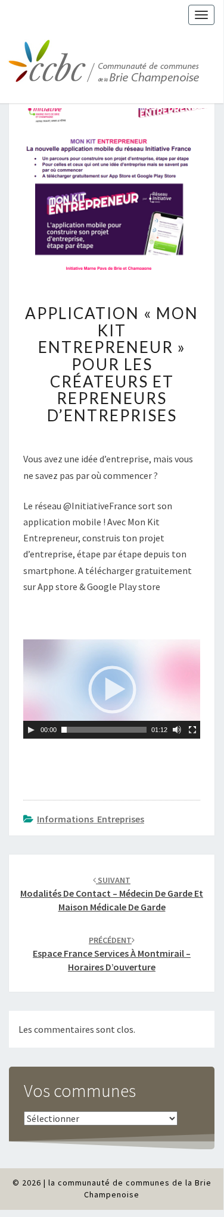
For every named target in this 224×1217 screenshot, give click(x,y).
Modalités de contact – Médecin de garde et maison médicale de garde (111, 894)
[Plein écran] (192, 729)
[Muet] (177, 729)
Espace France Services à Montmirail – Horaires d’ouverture (112, 954)
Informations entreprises (90, 819)
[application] (111, 689)
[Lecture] (31, 729)
